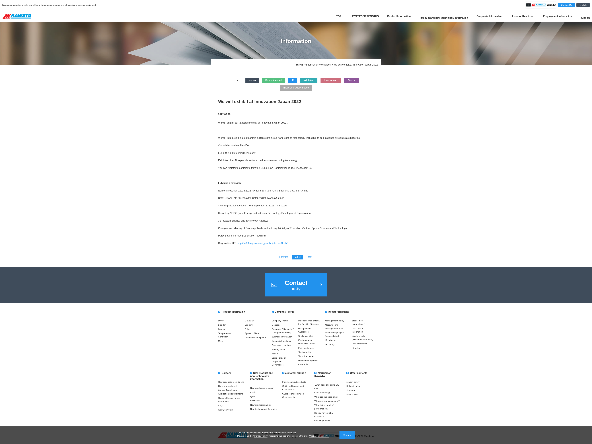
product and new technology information (444, 17)
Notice (252, 80)
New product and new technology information (261, 376)
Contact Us (566, 5)
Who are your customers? (327, 401)
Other (247, 329)
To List (297, 257)
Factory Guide (279, 349)
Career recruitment (227, 386)
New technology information (263, 409)
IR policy (356, 348)
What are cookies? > (319, 436)
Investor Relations (523, 16)
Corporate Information (490, 16)
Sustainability (304, 352)
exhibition (309, 80)
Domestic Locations (281, 341)
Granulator (250, 320)
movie (253, 392)
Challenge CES (305, 336)
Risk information (360, 343)
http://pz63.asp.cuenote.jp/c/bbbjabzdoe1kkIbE (263, 243)
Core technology (322, 392)
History (275, 353)
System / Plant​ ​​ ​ (252, 333)
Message (276, 325)
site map (350, 390)
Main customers (306, 348)
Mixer (221, 341)
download (255, 400)
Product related (273, 80)
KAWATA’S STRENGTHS (364, 16)
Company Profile (284, 311)
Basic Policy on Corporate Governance (279, 361)
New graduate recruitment (231, 382)
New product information (262, 388)
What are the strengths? (326, 397)
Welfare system (225, 410)
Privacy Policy (260, 436)
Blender (222, 325)
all (237, 80)
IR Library (330, 344)
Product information (233, 311)
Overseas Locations (282, 345)
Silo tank (249, 325)
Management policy (334, 320)
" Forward (283, 257)
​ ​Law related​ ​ (331, 80)
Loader (222, 329)
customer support (295, 373)
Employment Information (557, 16)
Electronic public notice (296, 87)
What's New (352, 394)
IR (293, 80)
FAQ (220, 405)
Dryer (221, 320)
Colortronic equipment (255, 337)
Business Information (282, 336)
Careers (226, 373)
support (585, 17)
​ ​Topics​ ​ (351, 80)
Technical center (306, 356)
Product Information (399, 16)
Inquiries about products (294, 382)
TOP (338, 16)
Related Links (353, 386)
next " (311, 257)
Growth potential (322, 420)
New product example (260, 405)
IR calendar (330, 340)
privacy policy (353, 382)
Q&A (252, 396)
